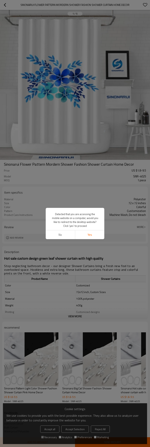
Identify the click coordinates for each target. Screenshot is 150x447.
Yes (90, 234)
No (60, 234)
